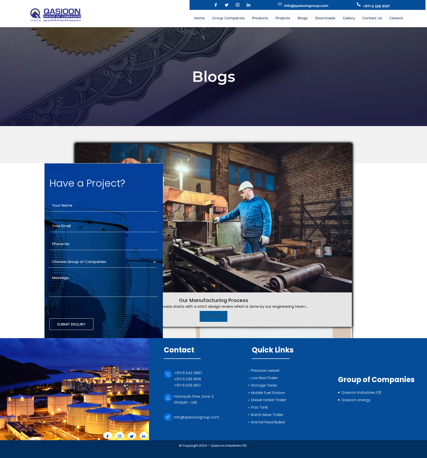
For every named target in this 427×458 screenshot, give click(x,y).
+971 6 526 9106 (187, 379)
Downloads (325, 18)
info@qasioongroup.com (196, 417)
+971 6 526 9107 (187, 385)
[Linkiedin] (144, 435)
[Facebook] (212, 5)
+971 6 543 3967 (188, 372)
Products (260, 18)
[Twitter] (223, 5)
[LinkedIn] (245, 5)
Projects (283, 18)
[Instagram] (234, 5)
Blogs (303, 18)
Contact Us (372, 18)
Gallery (349, 18)
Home (199, 18)
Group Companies (228, 18)
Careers (396, 18)
